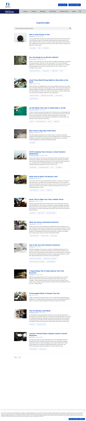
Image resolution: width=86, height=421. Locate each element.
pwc (50, 121)
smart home (54, 235)
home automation (35, 235)
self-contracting (51, 261)
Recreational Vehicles (34, 109)
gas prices (46, 47)
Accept (78, 419)
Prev (16, 357)
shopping (33, 142)
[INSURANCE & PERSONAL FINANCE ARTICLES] (9, 11)
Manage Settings (72, 419)
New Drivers (32, 201)
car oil (42, 190)
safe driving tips (34, 98)
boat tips (33, 324)
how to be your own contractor (38, 261)
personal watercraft (41, 121)
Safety (30, 83)
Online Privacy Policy (31, 412)
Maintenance (32, 36)
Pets (30, 295)
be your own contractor (36, 258)
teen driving (41, 212)
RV (52, 167)
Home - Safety (32, 223)
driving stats (59, 95)
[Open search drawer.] (80, 11)
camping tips (33, 167)
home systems (45, 235)
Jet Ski (32, 121)
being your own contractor (50, 258)
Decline (83, 419)
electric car (55, 70)
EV (61, 70)
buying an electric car (35, 70)
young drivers (43, 348)
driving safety (34, 348)
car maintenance (34, 190)
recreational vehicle (44, 167)
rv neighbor (59, 167)
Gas (40, 47)
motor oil (50, 190)
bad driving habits (35, 95)
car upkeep (33, 47)
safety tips (56, 121)
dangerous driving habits (47, 95)
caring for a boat (41, 324)
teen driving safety (51, 212)
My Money (31, 132)
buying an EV (46, 70)
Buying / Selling (32, 59)
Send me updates (75, 4)
